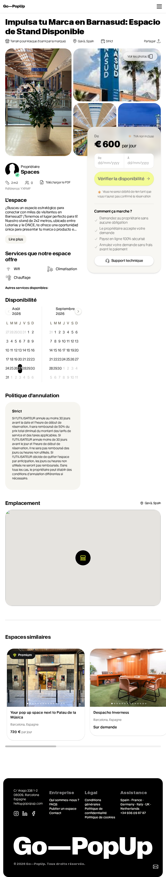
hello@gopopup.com (28, 803)
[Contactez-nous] (156, 867)
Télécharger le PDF (58, 182)
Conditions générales (93, 802)
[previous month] (8, 311)
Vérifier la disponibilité (121, 178)
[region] (83, 694)
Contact (55, 813)
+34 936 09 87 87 (133, 813)
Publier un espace (63, 808)
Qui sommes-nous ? (64, 800)
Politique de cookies (100, 817)
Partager (150, 41)
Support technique (127, 260)
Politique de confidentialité (96, 811)
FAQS (53, 804)
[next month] (78, 311)
